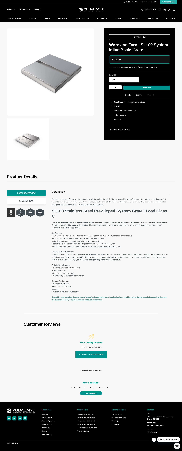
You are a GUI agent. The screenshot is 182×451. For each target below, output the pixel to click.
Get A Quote (46, 414)
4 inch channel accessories (86, 417)
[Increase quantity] (120, 87)
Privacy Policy (46, 427)
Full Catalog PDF (132, 2)
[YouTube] (20, 418)
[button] (91, 393)
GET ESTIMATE (169, 2)
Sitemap (44, 431)
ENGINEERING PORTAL (150, 2)
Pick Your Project (13, 18)
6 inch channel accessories (86, 421)
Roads (117, 18)
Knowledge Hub (47, 424)
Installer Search (47, 417)
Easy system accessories (85, 414)
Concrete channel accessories (87, 427)
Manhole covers (117, 414)
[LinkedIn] (25, 418)
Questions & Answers (91, 371)
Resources (24, 9)
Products (10, 9)
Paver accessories (83, 431)
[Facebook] (9, 418)
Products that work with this (119, 130)
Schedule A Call (47, 434)
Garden (32, 18)
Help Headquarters (48, 421)
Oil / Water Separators (119, 417)
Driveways (62, 18)
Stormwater (152, 18)
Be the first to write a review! (91, 354)
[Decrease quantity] (111, 87)
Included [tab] (150, 95)
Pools (47, 18)
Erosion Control (81, 18)
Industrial (170, 18)
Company (37, 9)
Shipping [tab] (139, 95)
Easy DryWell (116, 424)
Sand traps (115, 421)
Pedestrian (101, 18)
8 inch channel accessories (86, 424)
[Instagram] (14, 418)
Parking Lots (134, 18)
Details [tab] (128, 95)
